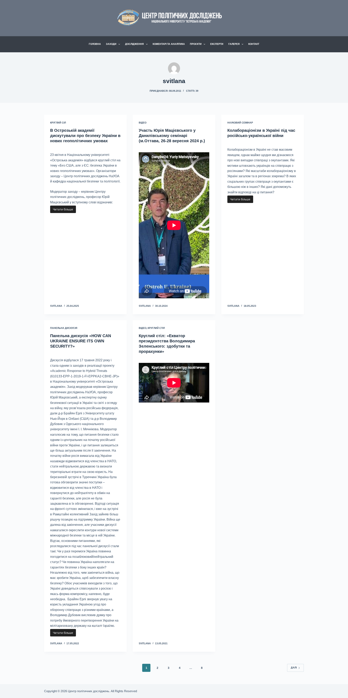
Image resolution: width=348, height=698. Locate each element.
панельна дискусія (63, 328)
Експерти (216, 44)
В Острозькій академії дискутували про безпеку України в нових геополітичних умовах (85, 135)
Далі (294, 667)
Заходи (111, 44)
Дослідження (134, 44)
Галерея (234, 44)
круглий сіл (58, 122)
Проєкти (196, 44)
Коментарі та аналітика (169, 44)
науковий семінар (240, 122)
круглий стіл (156, 328)
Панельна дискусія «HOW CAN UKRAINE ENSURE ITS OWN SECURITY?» (80, 341)
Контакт (253, 44)
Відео (142, 122)
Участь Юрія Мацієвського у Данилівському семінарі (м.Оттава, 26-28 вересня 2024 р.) (172, 135)
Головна (95, 44)
